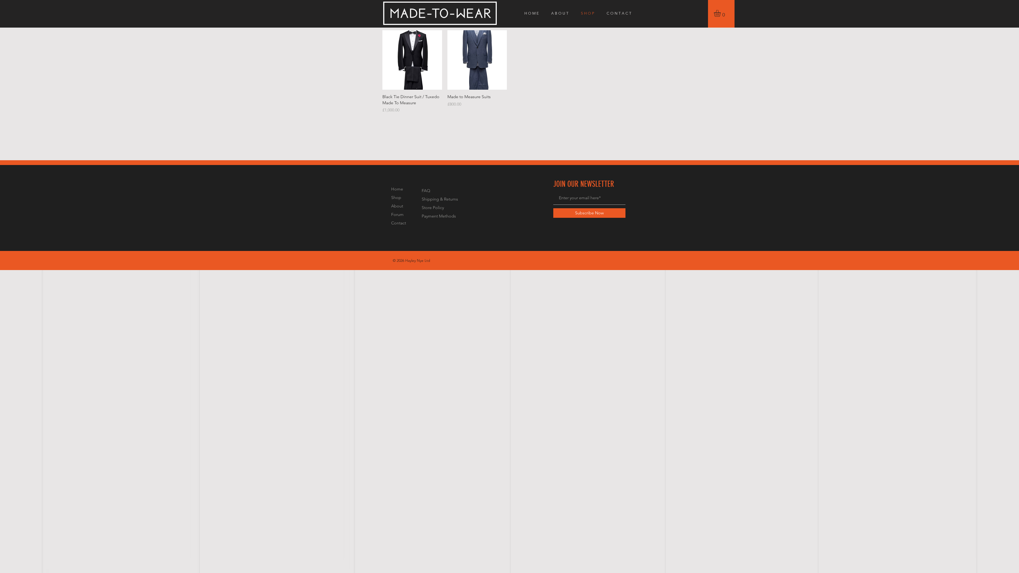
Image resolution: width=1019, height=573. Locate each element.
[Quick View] (412, 60)
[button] (721, 13)
